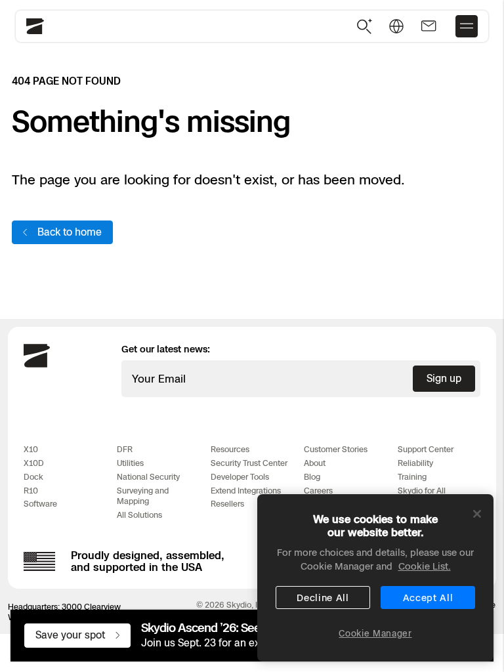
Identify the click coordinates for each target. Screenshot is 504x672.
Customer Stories (336, 449)
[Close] (477, 513)
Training (412, 477)
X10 (31, 449)
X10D (34, 463)
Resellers (227, 504)
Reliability (415, 463)
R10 (31, 490)
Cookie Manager (375, 633)
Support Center (425, 449)
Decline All (323, 597)
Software (40, 504)
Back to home (69, 232)
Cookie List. (424, 566)
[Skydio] (37, 364)
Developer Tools (240, 477)
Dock (33, 477)
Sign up (444, 378)
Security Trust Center (249, 463)
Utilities (130, 463)
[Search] (364, 26)
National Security (148, 477)
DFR (125, 449)
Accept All (428, 597)
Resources (230, 449)
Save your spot (70, 634)
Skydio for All (422, 490)
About (315, 463)
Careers (318, 490)
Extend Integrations (246, 490)
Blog (312, 477)
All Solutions (139, 515)
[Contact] (428, 26)
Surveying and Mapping (143, 496)
